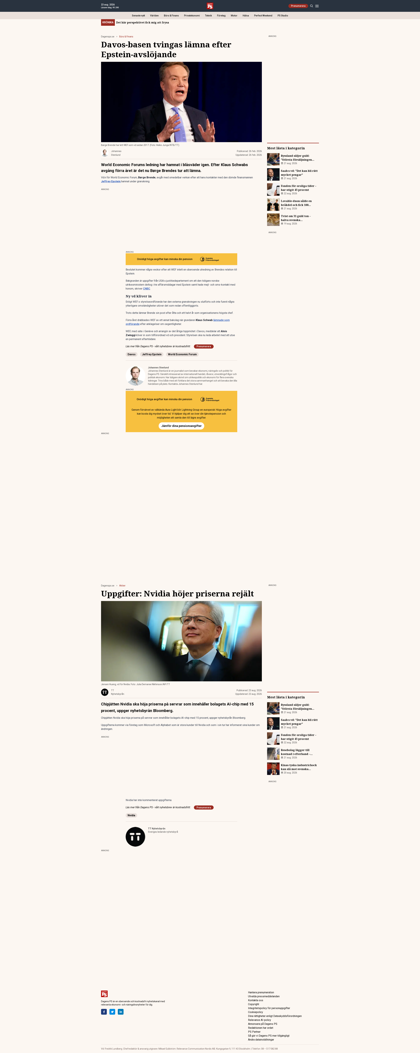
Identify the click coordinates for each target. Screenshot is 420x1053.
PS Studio (283, 15)
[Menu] (317, 6)
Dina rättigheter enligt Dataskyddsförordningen (275, 1016)
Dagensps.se (107, 36)
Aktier (122, 585)
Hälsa (246, 15)
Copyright (253, 1004)
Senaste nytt (138, 15)
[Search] (311, 6)
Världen (154, 15)
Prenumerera (298, 6)
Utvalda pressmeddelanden (264, 996)
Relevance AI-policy (259, 1020)
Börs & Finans (171, 15)
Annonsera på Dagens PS (262, 1023)
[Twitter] (112, 1012)
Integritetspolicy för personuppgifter (269, 1008)
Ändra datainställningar (261, 1039)
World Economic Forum (182, 354)
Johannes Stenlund (158, 367)
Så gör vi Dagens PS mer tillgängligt (268, 1035)
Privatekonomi (192, 15)
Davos (132, 354)
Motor (234, 15)
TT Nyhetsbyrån (156, 828)
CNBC (146, 288)
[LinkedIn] (121, 1012)
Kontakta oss (255, 1000)
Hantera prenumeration (261, 992)
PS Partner (254, 1031)
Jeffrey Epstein (151, 354)
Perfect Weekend (263, 15)
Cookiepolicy (255, 1012)
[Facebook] (104, 1012)
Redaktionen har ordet (260, 1027)
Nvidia (131, 815)
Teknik (208, 15)
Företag (221, 15)
